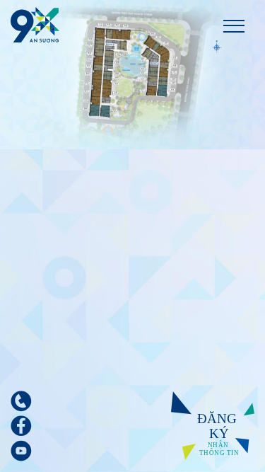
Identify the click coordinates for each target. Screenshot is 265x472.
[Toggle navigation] (234, 24)
